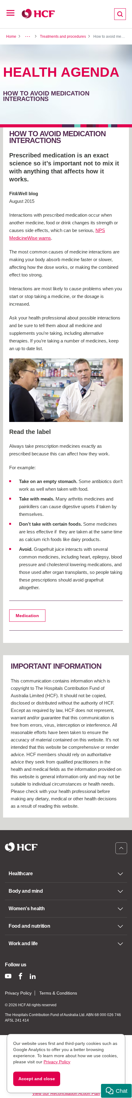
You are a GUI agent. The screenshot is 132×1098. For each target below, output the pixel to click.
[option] (66, 390)
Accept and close (36, 1078)
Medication (27, 615)
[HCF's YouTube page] (8, 976)
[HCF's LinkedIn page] (32, 976)
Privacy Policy (18, 993)
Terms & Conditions (58, 993)
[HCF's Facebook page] (20, 976)
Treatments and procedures (63, 36)
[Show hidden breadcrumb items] (28, 36)
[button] (116, 1091)
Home (11, 36)
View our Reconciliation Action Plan (66, 1093)
